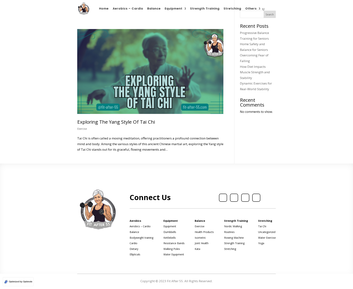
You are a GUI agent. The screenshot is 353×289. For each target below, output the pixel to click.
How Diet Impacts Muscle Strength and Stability (255, 72)
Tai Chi (262, 226)
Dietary (134, 249)
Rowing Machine (234, 237)
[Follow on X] (234, 198)
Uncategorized (266, 232)
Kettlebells (169, 237)
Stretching (232, 9)
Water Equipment (173, 254)
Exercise (82, 128)
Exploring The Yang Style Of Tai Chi (116, 122)
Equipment (173, 9)
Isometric (200, 237)
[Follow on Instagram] (245, 198)
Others (251, 9)
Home (104, 9)
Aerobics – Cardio (128, 9)
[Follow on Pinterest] (256, 198)
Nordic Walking (233, 226)
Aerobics (135, 220)
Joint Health (201, 243)
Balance (154, 9)
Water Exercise (267, 237)
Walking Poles (171, 249)
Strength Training (205, 9)
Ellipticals (135, 254)
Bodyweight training (141, 237)
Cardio (133, 243)
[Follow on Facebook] (223, 198)
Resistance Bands (174, 243)
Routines (229, 232)
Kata (197, 249)
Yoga (261, 243)
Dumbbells (169, 232)
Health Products (204, 232)
